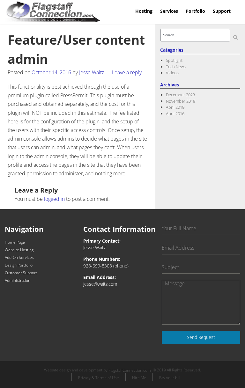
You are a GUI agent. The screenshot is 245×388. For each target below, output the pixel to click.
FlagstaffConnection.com (129, 370)
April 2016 (175, 113)
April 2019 (175, 107)
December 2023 (180, 95)
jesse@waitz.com (100, 284)
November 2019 (180, 101)
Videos (172, 73)
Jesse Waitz (91, 72)
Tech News (176, 67)
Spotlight (174, 60)
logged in (54, 198)
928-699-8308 (97, 266)
